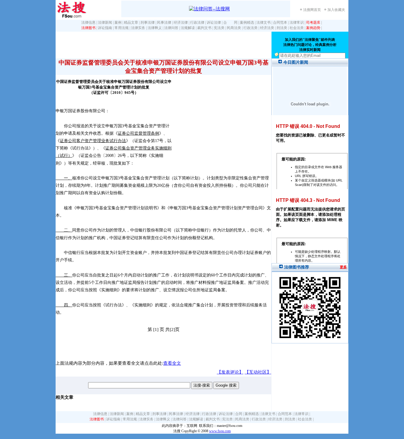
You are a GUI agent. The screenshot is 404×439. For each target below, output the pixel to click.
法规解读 (188, 28)
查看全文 (172, 363)
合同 (238, 414)
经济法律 (181, 22)
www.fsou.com (220, 431)
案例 (118, 22)
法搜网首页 (312, 10)
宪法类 (219, 28)
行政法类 (250, 28)
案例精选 (247, 22)
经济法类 (267, 28)
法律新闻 (105, 22)
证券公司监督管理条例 (138, 133)
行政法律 (197, 22)
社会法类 (297, 28)
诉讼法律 (214, 22)
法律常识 (297, 22)
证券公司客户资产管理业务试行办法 (93, 141)
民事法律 (164, 22)
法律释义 (155, 28)
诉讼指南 (105, 28)
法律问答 (171, 28)
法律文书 (263, 22)
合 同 (230, 22)
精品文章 (131, 22)
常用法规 (121, 28)
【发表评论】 (230, 372)
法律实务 (138, 28)
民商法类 (234, 28)
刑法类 (282, 28)
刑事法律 (147, 22)
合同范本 (280, 22)
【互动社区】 (258, 372)
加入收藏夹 (336, 10)
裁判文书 (204, 28)
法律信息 (88, 22)
